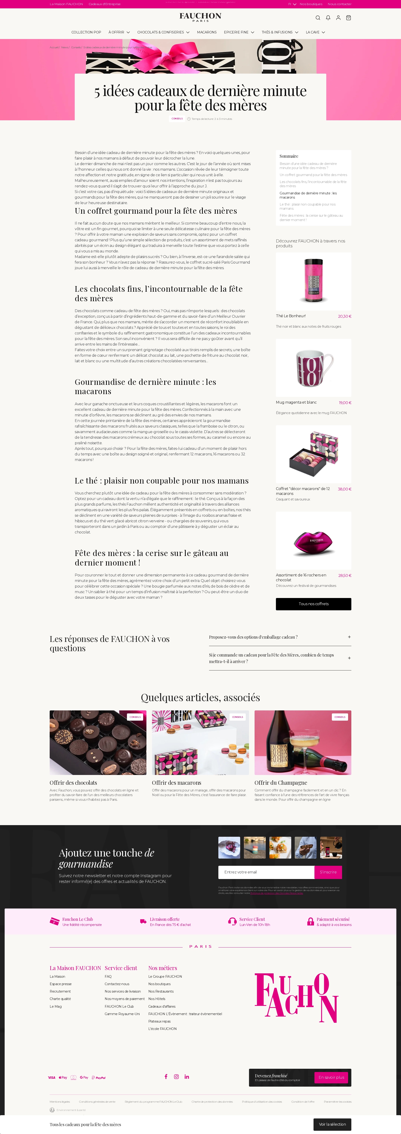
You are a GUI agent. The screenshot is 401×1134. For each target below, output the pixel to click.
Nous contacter (339, 4)
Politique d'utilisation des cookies (262, 1101)
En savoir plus (331, 1077)
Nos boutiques (311, 4)
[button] (318, 17)
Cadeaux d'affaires (161, 1006)
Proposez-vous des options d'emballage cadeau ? (253, 637)
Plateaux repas (159, 1021)
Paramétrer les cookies (337, 1101)
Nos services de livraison (123, 991)
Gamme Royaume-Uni (122, 1014)
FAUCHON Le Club (119, 1006)
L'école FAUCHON (162, 1029)
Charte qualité (60, 999)
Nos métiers (162, 967)
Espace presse (61, 984)
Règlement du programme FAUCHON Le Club (153, 1101)
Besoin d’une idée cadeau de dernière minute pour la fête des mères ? (308, 166)
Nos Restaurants (161, 991)
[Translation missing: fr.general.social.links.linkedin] (187, 1077)
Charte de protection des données (212, 1101)
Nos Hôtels (156, 999)
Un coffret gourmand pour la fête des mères (313, 175)
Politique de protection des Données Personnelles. (276, 893)
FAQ (108, 976)
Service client (121, 967)
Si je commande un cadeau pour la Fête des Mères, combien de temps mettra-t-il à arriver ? (271, 658)
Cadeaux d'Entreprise (105, 4)
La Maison (57, 976)
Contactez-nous (117, 984)
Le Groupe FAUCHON (165, 976)
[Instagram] (176, 1077)
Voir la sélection (332, 1124)
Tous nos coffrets (314, 604)
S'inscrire (328, 872)
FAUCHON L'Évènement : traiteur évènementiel (185, 1014)
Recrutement (60, 991)
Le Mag (55, 1006)
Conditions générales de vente (97, 1101)
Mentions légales (60, 1101)
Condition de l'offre (302, 1101)
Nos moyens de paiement (125, 999)
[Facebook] (166, 1077)
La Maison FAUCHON (66, 4)
